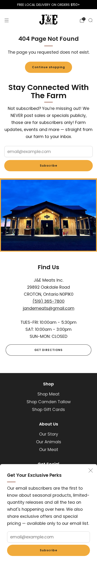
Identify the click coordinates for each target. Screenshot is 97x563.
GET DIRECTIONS (48, 350)
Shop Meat (48, 394)
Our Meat (48, 449)
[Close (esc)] (90, 470)
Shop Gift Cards (48, 409)
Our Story (48, 434)
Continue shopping (48, 67)
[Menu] (6, 20)
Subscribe (48, 550)
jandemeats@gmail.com (48, 308)
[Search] (90, 20)
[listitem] (48, 4)
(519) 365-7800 (48, 301)
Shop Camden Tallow (49, 402)
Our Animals (48, 442)
